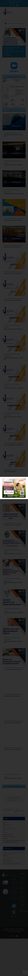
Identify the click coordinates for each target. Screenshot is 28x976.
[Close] (25, 479)
